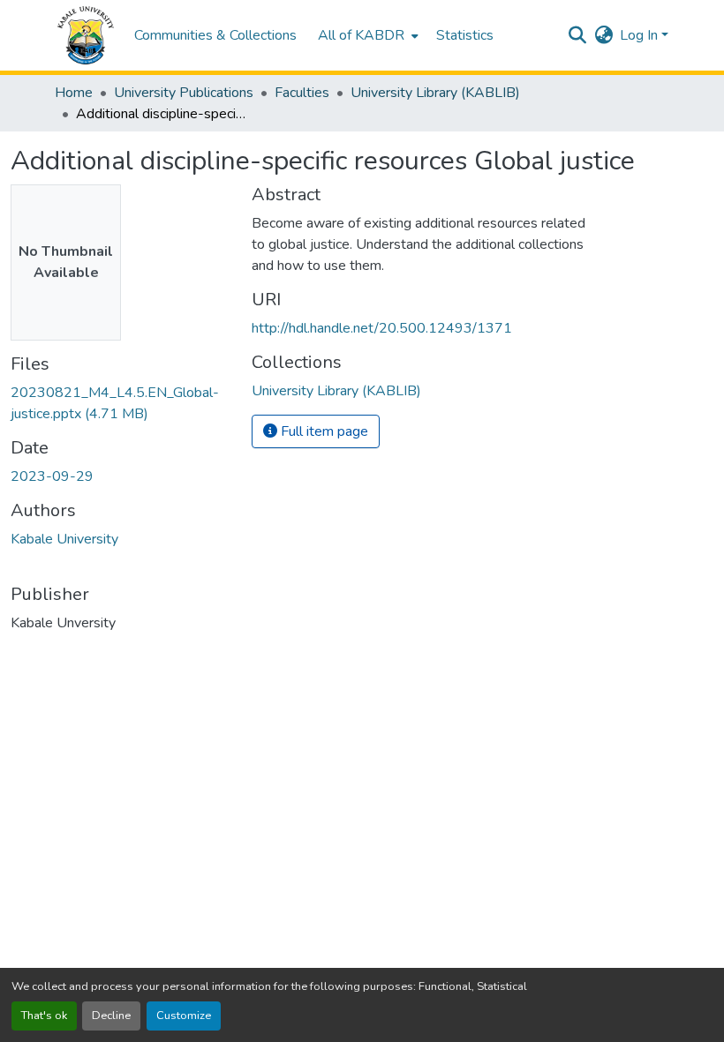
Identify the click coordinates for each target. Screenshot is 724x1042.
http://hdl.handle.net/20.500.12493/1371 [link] (382, 328)
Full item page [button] (322, 431)
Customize (183, 1015)
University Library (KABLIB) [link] (435, 92)
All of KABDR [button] (361, 35)
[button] (86, 35)
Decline (111, 1015)
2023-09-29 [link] (52, 476)
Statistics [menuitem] (465, 35)
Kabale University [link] (64, 539)
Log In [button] (640, 35)
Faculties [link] (302, 92)
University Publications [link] (183, 92)
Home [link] (74, 92)
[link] (120, 403)
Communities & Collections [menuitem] (215, 35)
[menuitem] (366, 35)
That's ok (44, 1015)
